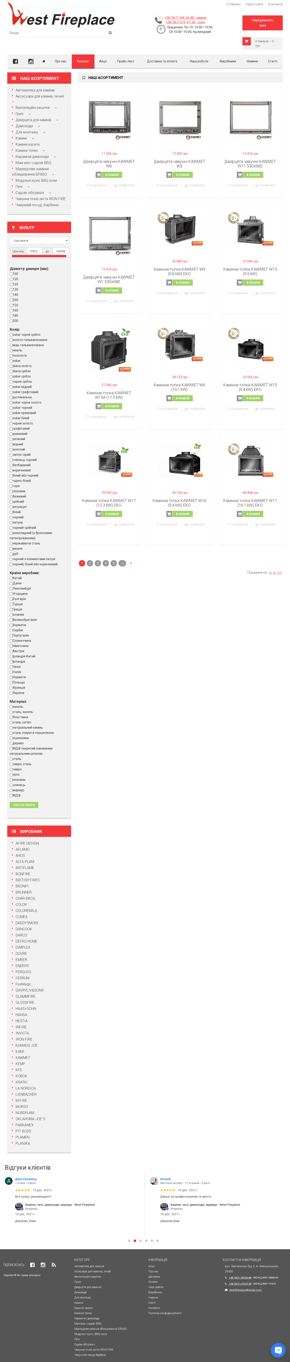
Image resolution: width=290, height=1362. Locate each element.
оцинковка (21, 738)
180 (15, 315)
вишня (17, 548)
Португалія (21, 635)
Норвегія (19, 677)
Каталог (83, 61)
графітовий (21, 428)
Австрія (18, 651)
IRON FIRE (24, 1039)
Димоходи (24, 126)
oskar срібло (22, 376)
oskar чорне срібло (27, 334)
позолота (20, 355)
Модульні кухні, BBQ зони (36, 180)
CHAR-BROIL (26, 898)
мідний (18, 444)
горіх (16, 486)
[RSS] (54, 1265)
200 (15, 321)
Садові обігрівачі (30, 193)
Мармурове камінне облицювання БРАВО (100, 1328)
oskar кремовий (24, 413)
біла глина (20, 717)
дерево (18, 743)
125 (15, 284)
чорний (18, 517)
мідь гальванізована (28, 345)
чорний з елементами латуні (34, 559)
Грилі (19, 114)
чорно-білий (22, 481)
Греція (17, 609)
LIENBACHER (26, 1094)
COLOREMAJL (27, 911)
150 (15, 305)
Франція (19, 687)
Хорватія (19, 625)
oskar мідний (22, 387)
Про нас (60, 61)
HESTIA (22, 1021)
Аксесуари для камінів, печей (40, 96)
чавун (17, 769)
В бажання (98, 185)
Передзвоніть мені (262, 22)
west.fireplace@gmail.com (245, 1290)
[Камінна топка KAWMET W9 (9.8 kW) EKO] (180, 229)
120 (15, 279)
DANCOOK (24, 929)
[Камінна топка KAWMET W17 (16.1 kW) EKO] (250, 460)
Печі (19, 186)
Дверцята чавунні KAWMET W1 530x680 (109, 279)
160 (15, 310)
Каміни (21, 138)
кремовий (20, 434)
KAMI (20, 1051)
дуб (15, 554)
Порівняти (126, 185)
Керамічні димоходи (32, 156)
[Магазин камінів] (60, 4)
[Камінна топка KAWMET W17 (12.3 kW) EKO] (109, 460)
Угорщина (20, 593)
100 (15, 274)
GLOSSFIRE (25, 1002)
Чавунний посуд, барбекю (37, 205)
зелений (19, 439)
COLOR (21, 904)
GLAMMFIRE (26, 996)
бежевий (19, 496)
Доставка (154, 1276)
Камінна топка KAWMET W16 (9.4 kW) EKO (179, 502)
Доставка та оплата (162, 61)
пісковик (19, 491)
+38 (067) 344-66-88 (240, 1277)
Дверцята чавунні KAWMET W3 (179, 163)
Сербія (18, 630)
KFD (19, 1070)
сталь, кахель (23, 712)
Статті (272, 61)
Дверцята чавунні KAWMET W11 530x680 (250, 163)
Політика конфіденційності (164, 1313)
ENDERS (22, 966)
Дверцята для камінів (33, 120)
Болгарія (19, 599)
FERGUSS (23, 972)
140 (15, 294)
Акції (103, 61)
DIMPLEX (23, 947)
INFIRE (21, 1027)
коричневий (22, 470)
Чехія (17, 667)
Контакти (275, 4)
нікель (17, 350)
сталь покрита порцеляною (33, 733)
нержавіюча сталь (26, 543)
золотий (19, 449)
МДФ (17, 795)
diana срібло (22, 371)
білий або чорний (25, 475)
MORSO (22, 1107)
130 (15, 289)
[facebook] (15, 61)
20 (270, 572)
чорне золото (23, 423)
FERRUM (22, 978)
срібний (18, 501)
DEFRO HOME (26, 941)
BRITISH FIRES (28, 880)
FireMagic (23, 984)
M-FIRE (21, 1100)
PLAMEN (22, 1137)
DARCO (21, 935)
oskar (17, 361)
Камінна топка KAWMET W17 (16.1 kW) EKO (250, 502)
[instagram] (30, 61)
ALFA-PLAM (25, 862)
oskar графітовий (25, 392)
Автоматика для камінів (35, 90)
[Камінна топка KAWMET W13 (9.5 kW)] (250, 229)
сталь (17, 759)
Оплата (152, 1282)
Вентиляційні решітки (33, 107)
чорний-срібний (24, 527)
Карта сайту (254, 4)
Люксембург (22, 588)
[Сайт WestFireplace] (44, 61)
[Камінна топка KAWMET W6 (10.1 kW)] (180, 345)
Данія (17, 583)
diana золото (22, 366)
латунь (18, 522)
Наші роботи (199, 61)
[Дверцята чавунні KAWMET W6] (109, 119)
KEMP (20, 1064)
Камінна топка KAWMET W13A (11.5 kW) (109, 395)
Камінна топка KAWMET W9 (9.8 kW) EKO (179, 271)
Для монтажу (27, 132)
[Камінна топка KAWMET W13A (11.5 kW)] (109, 350)
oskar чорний (22, 407)
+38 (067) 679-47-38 (240, 1283)
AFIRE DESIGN (27, 843)
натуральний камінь (28, 727)
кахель (18, 706)
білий (17, 512)
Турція (18, 604)
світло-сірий (22, 454)
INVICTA (22, 1033)
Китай (17, 578)
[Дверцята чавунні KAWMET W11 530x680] (250, 119)
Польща (19, 682)
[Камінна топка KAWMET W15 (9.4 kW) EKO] (250, 345)
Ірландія (19, 661)
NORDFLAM (25, 1113)
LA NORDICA (26, 1088)
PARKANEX (25, 1125)
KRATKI (22, 1082)
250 (15, 300)
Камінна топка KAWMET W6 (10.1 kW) (179, 387)
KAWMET (23, 1058)
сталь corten (22, 722)
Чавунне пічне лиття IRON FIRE (41, 199)
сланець (19, 785)
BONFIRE (23, 874)
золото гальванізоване (30, 340)
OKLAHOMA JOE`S (30, 1119)
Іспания (18, 614)
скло (16, 774)
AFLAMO (22, 849)
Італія (17, 672)
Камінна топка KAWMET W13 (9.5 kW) (250, 271)
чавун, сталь (22, 764)
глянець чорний (25, 460)
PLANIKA (23, 1143)
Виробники (228, 61)
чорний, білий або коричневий (35, 564)
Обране (235, 4)
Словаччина (22, 640)
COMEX (22, 917)
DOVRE (21, 953)
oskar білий (21, 418)
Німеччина (21, 646)
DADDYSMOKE (27, 923)
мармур (18, 790)
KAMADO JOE (27, 1045)
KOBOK (21, 1076)
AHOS (20, 855)
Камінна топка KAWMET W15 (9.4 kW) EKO (250, 387)
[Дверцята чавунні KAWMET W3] (180, 119)
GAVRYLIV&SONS (30, 990)
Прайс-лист (125, 61)
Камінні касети (28, 144)
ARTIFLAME (25, 868)
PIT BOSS (23, 1131)
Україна (18, 693)
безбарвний (22, 465)
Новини (252, 61)
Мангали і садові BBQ (33, 163)
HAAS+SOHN (26, 1009)
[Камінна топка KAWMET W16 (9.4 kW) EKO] (180, 460)
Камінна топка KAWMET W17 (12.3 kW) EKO (109, 502)
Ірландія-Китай (24, 656)
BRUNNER (24, 892)
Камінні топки (27, 150)
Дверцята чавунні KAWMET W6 (109, 163)
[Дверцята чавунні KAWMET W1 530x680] (109, 234)
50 (274, 572)
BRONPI (22, 886)
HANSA (21, 1015)
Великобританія (25, 620)
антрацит (20, 507)
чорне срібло (22, 381)
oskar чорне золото (27, 402)
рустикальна (22, 397)
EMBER (21, 960)
